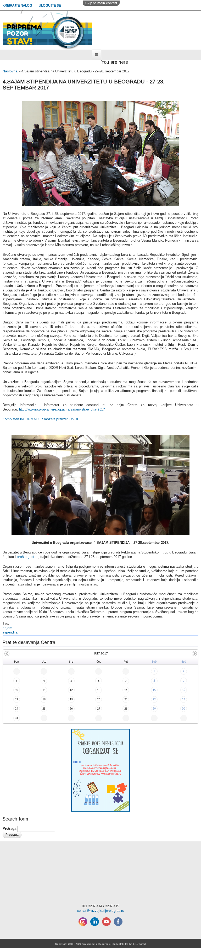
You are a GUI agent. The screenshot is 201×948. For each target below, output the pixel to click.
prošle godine (27, 557)
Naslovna (10, 71)
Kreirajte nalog (18, 5)
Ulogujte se (50, 5)
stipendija (10, 632)
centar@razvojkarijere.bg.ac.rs (100, 911)
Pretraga (10, 828)
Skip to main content (101, 3)
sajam (7, 628)
